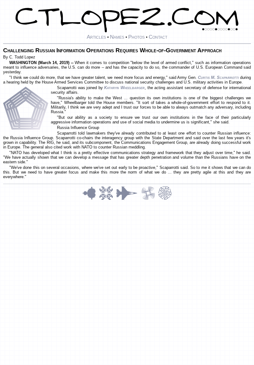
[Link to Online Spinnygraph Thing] (149, 199)
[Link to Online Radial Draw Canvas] (165, 199)
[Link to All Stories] (128, 199)
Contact (158, 37)
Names (117, 37)
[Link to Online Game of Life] (107, 199)
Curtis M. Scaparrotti (218, 77)
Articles (96, 37)
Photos (136, 37)
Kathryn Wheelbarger (124, 87)
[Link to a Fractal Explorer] (90, 199)
